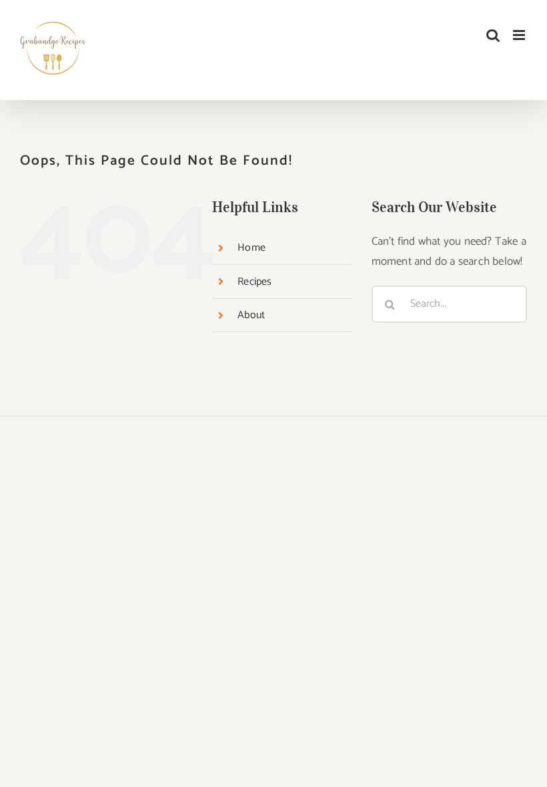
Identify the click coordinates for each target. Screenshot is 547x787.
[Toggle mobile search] (493, 35)
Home (251, 248)
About (251, 315)
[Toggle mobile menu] (520, 35)
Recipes (254, 282)
